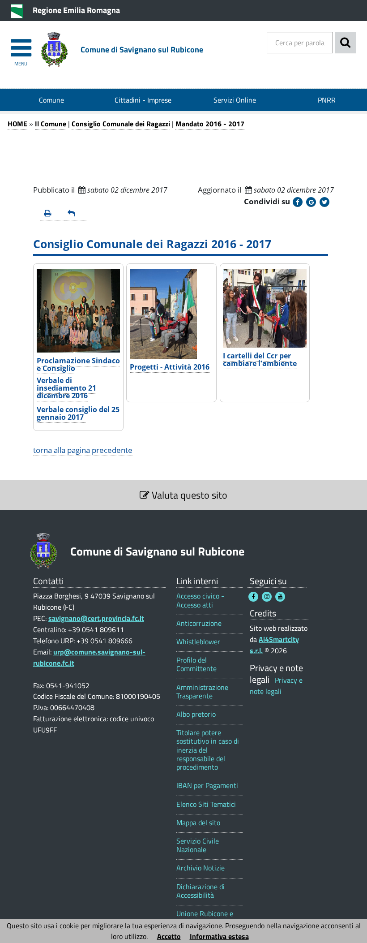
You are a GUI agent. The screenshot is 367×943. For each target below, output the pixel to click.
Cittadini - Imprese (143, 100)
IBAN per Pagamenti (207, 785)
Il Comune (50, 123)
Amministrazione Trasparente (202, 691)
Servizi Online (234, 100)
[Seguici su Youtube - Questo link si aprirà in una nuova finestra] (280, 597)
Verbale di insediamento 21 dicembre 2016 (66, 387)
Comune (51, 100)
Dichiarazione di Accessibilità (200, 891)
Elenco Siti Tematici (206, 804)
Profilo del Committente (196, 664)
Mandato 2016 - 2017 (209, 123)
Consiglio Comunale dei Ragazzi (121, 123)
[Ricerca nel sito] (345, 42)
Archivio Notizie (200, 868)
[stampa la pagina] (52, 213)
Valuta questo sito (188, 495)
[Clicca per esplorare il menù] (21, 44)
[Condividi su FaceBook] (298, 202)
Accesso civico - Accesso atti (200, 600)
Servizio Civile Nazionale (197, 845)
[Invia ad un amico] (76, 213)
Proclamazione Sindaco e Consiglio (78, 364)
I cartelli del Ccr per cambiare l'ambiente (260, 359)
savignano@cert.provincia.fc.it (96, 618)
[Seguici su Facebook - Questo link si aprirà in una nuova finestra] (253, 597)
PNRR (327, 100)
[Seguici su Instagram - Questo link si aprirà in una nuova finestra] (267, 597)
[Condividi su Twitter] (324, 202)
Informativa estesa (219, 936)
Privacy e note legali (276, 686)
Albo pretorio (196, 714)
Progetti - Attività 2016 (169, 367)
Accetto (169, 936)
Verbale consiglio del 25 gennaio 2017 (78, 413)
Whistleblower (198, 641)
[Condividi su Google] (311, 202)
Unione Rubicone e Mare (204, 917)
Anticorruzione (199, 623)
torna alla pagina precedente (82, 450)
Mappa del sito (198, 822)
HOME (17, 123)
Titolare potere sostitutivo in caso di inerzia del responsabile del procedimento (207, 749)
